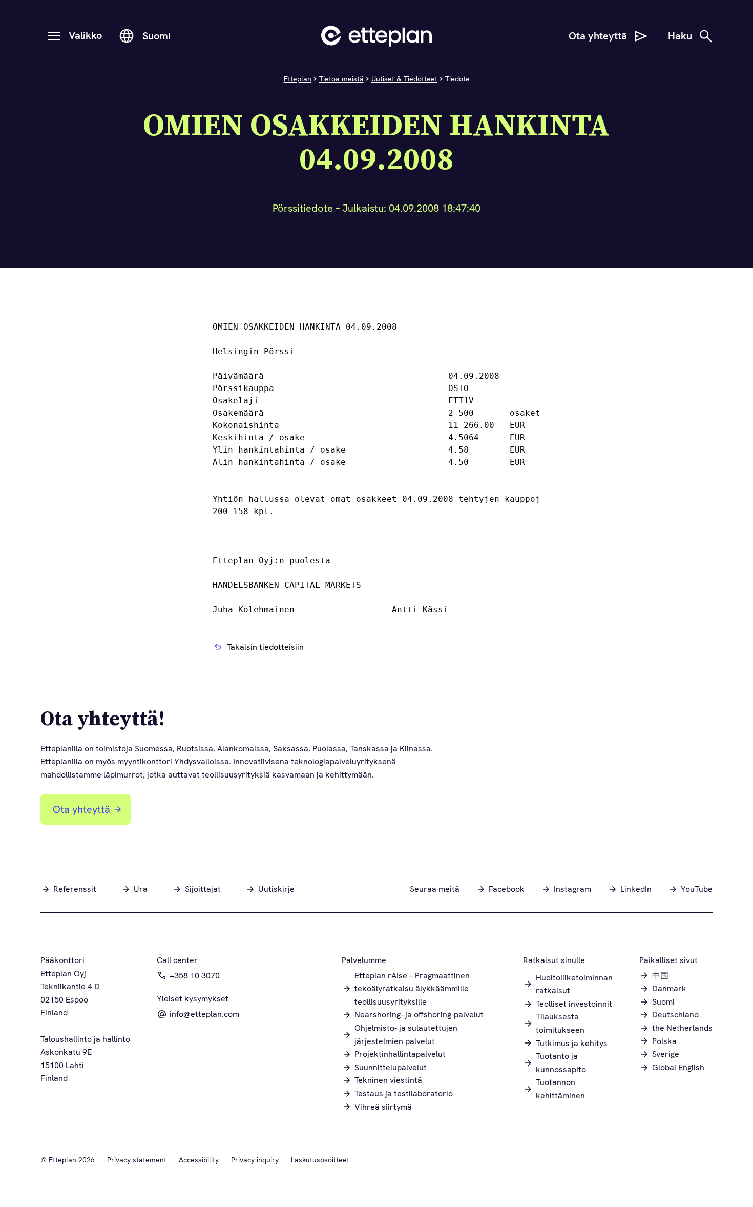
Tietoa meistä (341, 79)
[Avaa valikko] (53, 36)
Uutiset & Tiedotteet (404, 79)
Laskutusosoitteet (320, 1159)
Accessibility (199, 1159)
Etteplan (297, 79)
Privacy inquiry (255, 1159)
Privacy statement (136, 1159)
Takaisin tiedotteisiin (265, 647)
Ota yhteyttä (81, 809)
